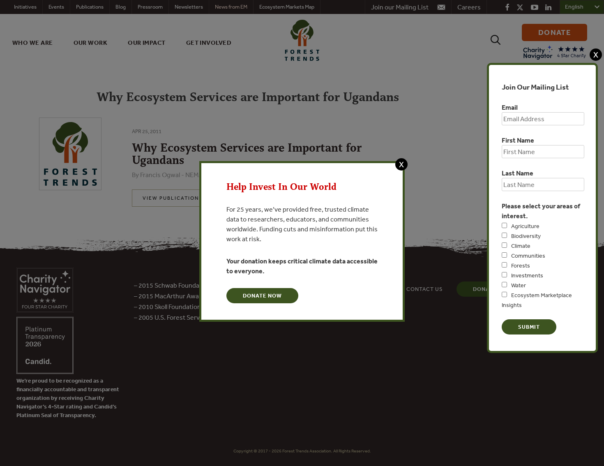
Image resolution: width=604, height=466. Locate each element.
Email (510, 107)
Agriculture (525, 226)
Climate (520, 245)
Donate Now (262, 295)
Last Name (517, 173)
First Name (518, 140)
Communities (528, 255)
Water (518, 285)
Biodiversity (526, 236)
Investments (527, 275)
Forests (520, 265)
